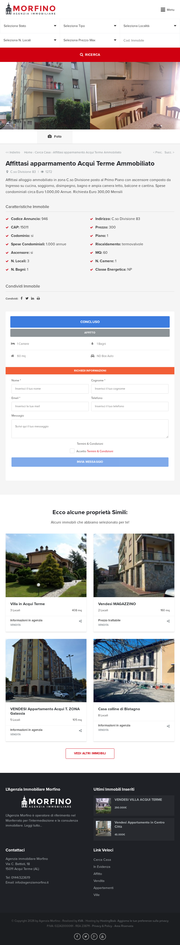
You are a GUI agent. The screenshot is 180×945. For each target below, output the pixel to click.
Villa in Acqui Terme (27, 604)
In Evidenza (102, 867)
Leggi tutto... (33, 825)
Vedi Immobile (46, 565)
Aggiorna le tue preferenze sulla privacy (143, 921)
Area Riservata (123, 926)
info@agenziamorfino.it (32, 882)
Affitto (98, 874)
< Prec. (157, 152)
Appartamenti (103, 888)
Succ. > (169, 152)
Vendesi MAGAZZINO (117, 604)
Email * (15, 398)
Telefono (96, 398)
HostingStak (108, 921)
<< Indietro (13, 152)
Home (28, 152)
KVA (80, 921)
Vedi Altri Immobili (90, 753)
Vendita (99, 881)
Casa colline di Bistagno (119, 709)
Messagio (17, 415)
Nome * (16, 380)
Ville (97, 895)
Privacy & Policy (102, 926)
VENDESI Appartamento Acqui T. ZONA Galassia (45, 711)
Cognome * (98, 380)
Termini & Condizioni (90, 444)
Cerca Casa (43, 152)
